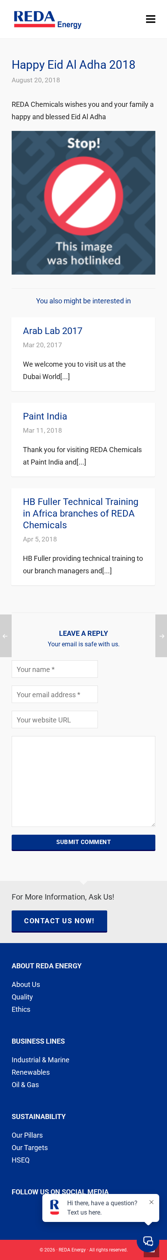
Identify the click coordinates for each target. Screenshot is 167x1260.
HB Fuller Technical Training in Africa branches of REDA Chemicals (80, 513)
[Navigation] (150, 19)
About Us (26, 984)
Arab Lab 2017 (52, 330)
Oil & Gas (25, 1085)
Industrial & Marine (41, 1060)
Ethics (21, 1009)
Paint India (45, 416)
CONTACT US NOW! (59, 921)
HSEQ (21, 1160)
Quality (22, 997)
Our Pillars (27, 1135)
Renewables (31, 1072)
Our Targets (30, 1147)
